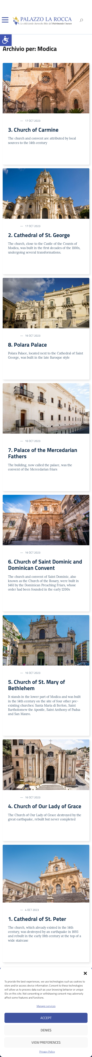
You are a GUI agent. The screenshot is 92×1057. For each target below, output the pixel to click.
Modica (13, 121)
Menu (5, 19)
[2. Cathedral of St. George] (46, 193)
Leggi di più (17, 157)
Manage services (46, 1006)
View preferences (46, 1042)
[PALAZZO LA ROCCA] (44, 21)
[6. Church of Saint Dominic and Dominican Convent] (46, 519)
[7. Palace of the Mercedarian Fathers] (46, 408)
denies (46, 1030)
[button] (6, 40)
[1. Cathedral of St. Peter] (46, 873)
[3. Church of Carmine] (46, 87)
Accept (46, 1017)
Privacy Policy (47, 1052)
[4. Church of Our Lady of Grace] (46, 764)
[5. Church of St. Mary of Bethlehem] (46, 640)
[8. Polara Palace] (46, 302)
